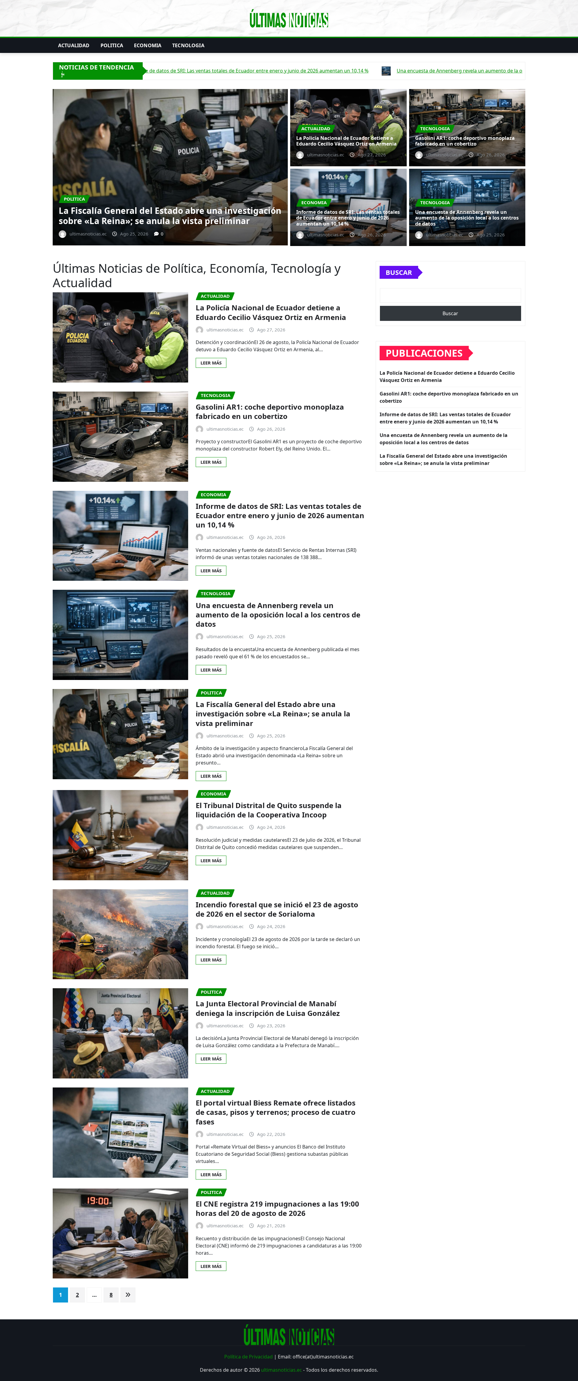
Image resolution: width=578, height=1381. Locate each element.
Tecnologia (188, 45)
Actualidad (74, 45)
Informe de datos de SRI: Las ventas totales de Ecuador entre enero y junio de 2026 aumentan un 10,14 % (180, 210)
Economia (147, 45)
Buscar (399, 272)
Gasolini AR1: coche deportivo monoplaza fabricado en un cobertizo (465, 141)
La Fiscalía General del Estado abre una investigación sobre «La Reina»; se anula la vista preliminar (273, 713)
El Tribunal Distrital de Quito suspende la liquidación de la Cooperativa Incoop (269, 810)
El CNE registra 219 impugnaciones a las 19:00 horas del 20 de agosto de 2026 (277, 1208)
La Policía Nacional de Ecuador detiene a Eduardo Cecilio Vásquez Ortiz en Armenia (346, 141)
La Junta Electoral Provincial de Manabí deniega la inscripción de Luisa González (268, 1008)
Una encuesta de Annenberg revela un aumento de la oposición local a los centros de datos (467, 218)
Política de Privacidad (248, 1356)
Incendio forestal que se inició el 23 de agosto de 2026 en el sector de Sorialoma (277, 909)
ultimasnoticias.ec (281, 1370)
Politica (112, 45)
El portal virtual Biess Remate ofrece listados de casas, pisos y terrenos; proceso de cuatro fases (276, 1112)
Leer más (211, 363)
